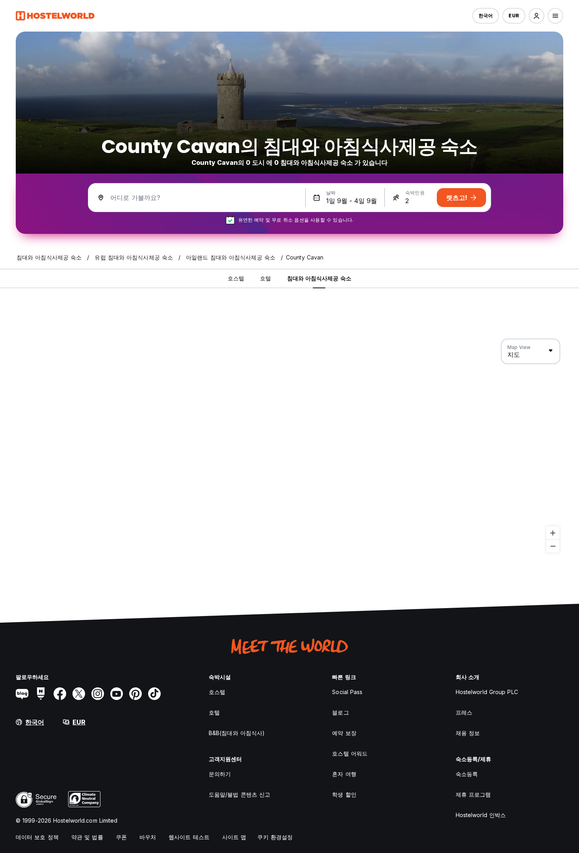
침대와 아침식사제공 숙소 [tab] (319, 278)
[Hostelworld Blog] (22, 693)
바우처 (147, 837)
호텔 (214, 712)
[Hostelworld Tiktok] (154, 693)
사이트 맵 (234, 837)
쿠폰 (121, 837)
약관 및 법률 (87, 837)
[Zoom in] (552, 532)
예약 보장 (344, 733)
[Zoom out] (552, 545)
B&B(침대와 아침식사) (237, 733)
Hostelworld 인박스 (481, 815)
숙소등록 (467, 774)
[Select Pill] (536, 16)
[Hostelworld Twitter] (78, 693)
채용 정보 (468, 733)
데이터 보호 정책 (37, 837)
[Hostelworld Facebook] (60, 693)
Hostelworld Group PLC (487, 692)
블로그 (340, 712)
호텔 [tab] (265, 278)
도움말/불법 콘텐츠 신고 (239, 794)
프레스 (464, 712)
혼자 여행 (344, 774)
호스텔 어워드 (349, 753)
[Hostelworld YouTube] (116, 693)
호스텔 (217, 692)
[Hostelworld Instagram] (97, 693)
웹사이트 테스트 (189, 837)
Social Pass (347, 692)
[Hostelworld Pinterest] (135, 693)
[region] (289, 446)
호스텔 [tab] (236, 278)
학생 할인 (344, 794)
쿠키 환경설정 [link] (275, 837)
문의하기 (220, 774)
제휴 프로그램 (473, 794)
